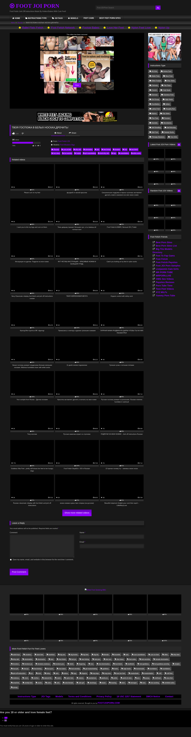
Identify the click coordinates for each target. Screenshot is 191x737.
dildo (166, 654)
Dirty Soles (171, 80)
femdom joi (28, 664)
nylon (59, 678)
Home (13, 22)
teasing (113, 683)
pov (138, 678)
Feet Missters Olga (67, 145)
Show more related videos (77, 513)
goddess (106, 668)
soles (49, 683)
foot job (15, 668)
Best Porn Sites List (166, 245)
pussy (147, 678)
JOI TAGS (59, 18)
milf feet (169, 673)
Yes (5, 718)
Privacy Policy (104, 696)
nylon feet (69, 678)
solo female (69, 683)
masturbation (124, 153)
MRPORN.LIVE (163, 275)
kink (39, 673)
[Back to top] (184, 730)
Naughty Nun (170, 109)
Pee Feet (155, 118)
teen (123, 683)
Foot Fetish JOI (64, 141)
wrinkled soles (169, 683)
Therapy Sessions (158, 137)
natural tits (47, 678)
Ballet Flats (155, 76)
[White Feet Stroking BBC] (95, 590)
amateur (28, 654)
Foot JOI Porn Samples (168, 265)
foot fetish (134, 149)
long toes (107, 673)
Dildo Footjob (156, 80)
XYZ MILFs (161, 292)
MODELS (74, 18)
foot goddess (144, 664)
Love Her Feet (115, 27)
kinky (48, 673)
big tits (96, 654)
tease (104, 683)
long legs (95, 673)
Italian (168, 104)
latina (66, 673)
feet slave (120, 659)
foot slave (56, 153)
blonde (106, 654)
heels (116, 668)
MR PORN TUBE (164, 272)
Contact (169, 696)
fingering (82, 664)
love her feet (120, 673)
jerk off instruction (19, 673)
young (15, 687)
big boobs (74, 654)
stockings (93, 683)
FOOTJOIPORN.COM (109, 703)
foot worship (68, 153)
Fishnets (155, 85)
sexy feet (169, 678)
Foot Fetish (162, 259)
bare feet (40, 654)
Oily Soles (166, 113)
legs (114, 153)
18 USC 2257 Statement (129, 696)
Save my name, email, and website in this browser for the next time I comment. (43, 560)
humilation (153, 668)
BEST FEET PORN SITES (110, 18)
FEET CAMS (89, 18)
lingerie (84, 673)
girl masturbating (90, 153)
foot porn (50, 668)
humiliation (166, 668)
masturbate (134, 673)
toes (143, 683)
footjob (78, 153)
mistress (16, 678)
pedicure (105, 678)
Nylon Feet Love (141, 27)
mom (26, 678)
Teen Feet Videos (165, 289)
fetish (71, 664)
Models (59, 696)
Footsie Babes (90, 27)
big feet (85, 654)
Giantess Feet (168, 95)
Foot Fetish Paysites (166, 262)
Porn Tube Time (164, 285)
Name (82, 532)
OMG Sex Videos (165, 279)
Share (73, 133)
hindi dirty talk (104, 153)
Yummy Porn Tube (165, 295)
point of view (127, 678)
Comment (13, 532)
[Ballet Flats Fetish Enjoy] (164, 60)
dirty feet (176, 654)
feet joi (73, 659)
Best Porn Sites (164, 242)
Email (82, 542)
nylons (81, 678)
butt (127, 654)
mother (36, 678)
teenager (133, 683)
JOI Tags (45, 696)
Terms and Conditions (79, 696)
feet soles (132, 659)
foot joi (26, 668)
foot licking (37, 668)
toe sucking (155, 683)
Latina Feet (156, 109)
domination (88, 149)
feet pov (97, 659)
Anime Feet (167, 71)
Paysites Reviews (165, 282)
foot (125, 149)
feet (98, 149)
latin (57, 673)
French (154, 90)
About (58, 133)
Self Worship (171, 127)
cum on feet (67, 149)
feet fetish (62, 659)
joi (32, 673)
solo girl (81, 683)
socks (40, 683)
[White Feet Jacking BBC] (77, 121)
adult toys (16, 654)
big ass (62, 654)
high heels (127, 668)
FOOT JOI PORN (36, 6)
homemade (140, 668)
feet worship (145, 659)
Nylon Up (164, 27)
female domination (162, 659)
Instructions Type (27, 696)
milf (160, 673)
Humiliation (155, 104)
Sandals (154, 123)
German (155, 95)
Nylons (154, 113)
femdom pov (59, 664)
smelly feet (28, 683)
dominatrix (41, 659)
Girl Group (155, 99)
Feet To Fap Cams (165, 255)
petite (115, 678)
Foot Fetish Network (63, 27)
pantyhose (92, 678)
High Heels (169, 99)
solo (58, 683)
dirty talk (78, 149)
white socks (137, 153)
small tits (16, 683)
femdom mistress (44, 664)
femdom (117, 149)
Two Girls (173, 137)
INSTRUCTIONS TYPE (37, 18)
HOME (17, 18)
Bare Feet (169, 76)
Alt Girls (154, 71)
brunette (117, 654)
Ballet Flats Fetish (32, 27)
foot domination (104, 664)
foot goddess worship (161, 664)
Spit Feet (155, 132)
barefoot (51, 654)
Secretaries (167, 123)
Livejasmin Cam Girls (167, 269)
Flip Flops (167, 85)
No (5, 720)
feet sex (108, 659)
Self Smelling (156, 127)
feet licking (106, 149)
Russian (20, 22)
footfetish (131, 664)
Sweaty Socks (169, 132)
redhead (158, 678)
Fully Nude (166, 90)
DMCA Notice (153, 696)
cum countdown (139, 654)
